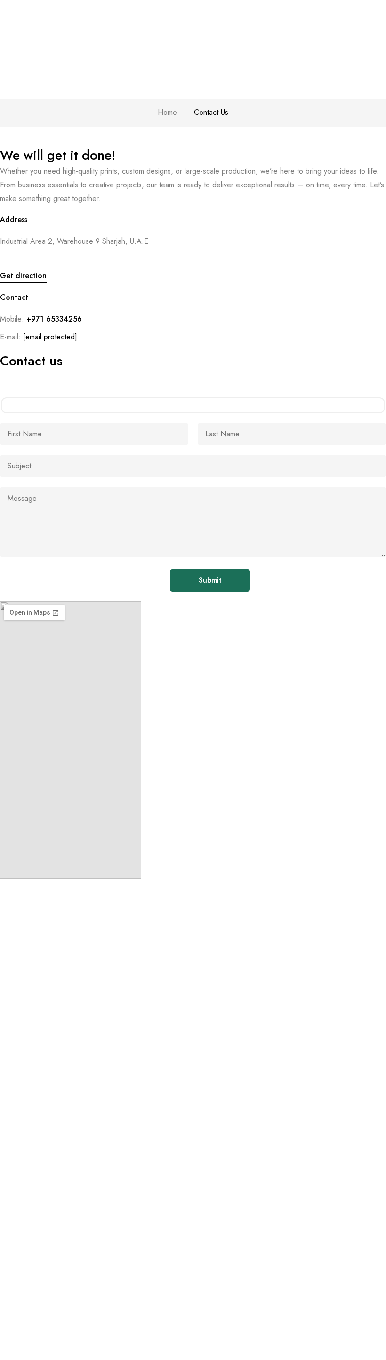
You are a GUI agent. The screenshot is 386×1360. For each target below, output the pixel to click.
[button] (23, 277)
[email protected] (50, 336)
